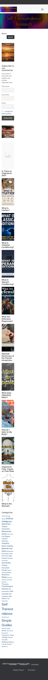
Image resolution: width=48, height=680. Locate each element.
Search (4, 33)
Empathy (4, 558)
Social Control (6, 628)
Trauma (10, 637)
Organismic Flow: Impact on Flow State (8, 469)
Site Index (35, 664)
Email (4, 103)
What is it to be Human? (8, 643)
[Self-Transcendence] (9, 9)
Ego (10, 555)
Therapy (5, 637)
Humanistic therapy (5, 569)
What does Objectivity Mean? (6, 395)
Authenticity (6, 529)
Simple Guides (7, 622)
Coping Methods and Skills (7, 548)
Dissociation (5, 553)
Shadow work (5, 617)
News (4, 577)
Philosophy (5, 584)
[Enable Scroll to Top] (43, 675)
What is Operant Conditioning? (8, 282)
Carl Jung (10, 534)
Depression (9, 551)
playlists (31, 670)
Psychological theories (7, 587)
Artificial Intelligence (7, 520)
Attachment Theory (6, 525)
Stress (4, 630)
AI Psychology (6, 516)
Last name (5, 95)
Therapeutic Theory (8, 635)
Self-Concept (8, 592)
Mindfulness (5, 575)
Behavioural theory (6, 532)
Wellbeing (5, 642)
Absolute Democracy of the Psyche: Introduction (8, 357)
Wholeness (4, 646)
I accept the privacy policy (7, 112)
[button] (8, 52)
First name (5, 86)
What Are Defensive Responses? (7, 318)
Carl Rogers (6, 536)
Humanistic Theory (6, 564)
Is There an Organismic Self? (7, 173)
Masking (9, 572)
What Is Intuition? (6, 209)
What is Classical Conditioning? (8, 245)
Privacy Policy (18, 670)
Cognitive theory (5, 544)
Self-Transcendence (7, 609)
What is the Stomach (7, 504)
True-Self (4, 640)
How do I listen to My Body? (7, 432)
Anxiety (3, 519)
